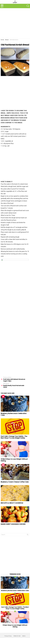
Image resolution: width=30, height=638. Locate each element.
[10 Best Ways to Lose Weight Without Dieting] (15, 449)
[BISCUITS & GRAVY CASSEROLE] (15, 493)
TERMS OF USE (16, 636)
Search (27, 535)
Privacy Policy (8, 636)
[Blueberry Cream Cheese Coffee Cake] (15, 472)
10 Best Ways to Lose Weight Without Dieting (14, 460)
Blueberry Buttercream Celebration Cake (13, 414)
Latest (15, 2)
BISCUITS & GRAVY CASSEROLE (12, 503)
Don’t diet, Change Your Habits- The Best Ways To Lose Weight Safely (14, 437)
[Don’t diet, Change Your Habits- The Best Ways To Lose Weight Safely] (15, 426)
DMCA (23, 636)
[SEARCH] (28, 6)
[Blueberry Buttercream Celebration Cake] (15, 404)
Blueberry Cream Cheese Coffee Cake (15, 482)
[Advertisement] (15, 23)
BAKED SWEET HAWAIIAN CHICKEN (13, 524)
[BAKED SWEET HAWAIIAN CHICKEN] (15, 514)
